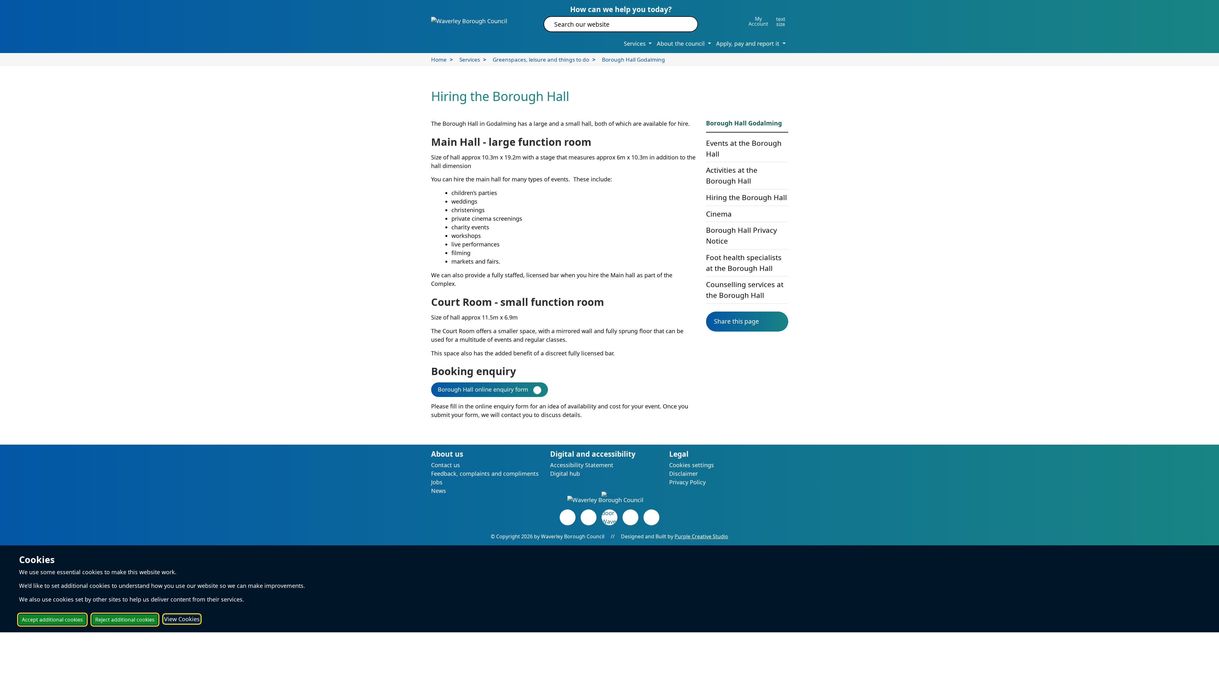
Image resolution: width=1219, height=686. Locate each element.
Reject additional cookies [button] (125, 619)
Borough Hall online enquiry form (483, 389)
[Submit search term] (685, 24)
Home (439, 59)
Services (469, 59)
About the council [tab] (681, 43)
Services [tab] (635, 43)
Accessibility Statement (581, 465)
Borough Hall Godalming (633, 59)
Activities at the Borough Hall (731, 175)
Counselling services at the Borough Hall (744, 289)
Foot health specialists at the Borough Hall (744, 262)
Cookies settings (691, 465)
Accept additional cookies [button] (52, 619)
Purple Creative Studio (701, 536)
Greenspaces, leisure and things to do (541, 59)
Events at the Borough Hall (744, 148)
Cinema (719, 214)
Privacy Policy (687, 482)
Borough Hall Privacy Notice (741, 235)
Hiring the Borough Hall (746, 197)
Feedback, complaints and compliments (485, 473)
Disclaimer (683, 473)
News (438, 490)
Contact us (445, 465)
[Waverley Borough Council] (469, 20)
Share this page (736, 321)
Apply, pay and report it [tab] (748, 43)
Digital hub (565, 473)
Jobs (437, 482)
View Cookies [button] (182, 619)
